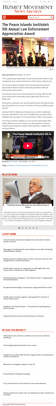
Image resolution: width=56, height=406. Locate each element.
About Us (7, 1)
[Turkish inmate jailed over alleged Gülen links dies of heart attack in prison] (28, 242)
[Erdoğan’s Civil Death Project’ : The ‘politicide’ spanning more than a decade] (28, 309)
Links (15, 1)
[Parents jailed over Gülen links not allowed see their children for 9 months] (28, 395)
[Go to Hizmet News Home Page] (28, 9)
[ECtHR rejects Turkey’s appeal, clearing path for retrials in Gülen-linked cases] (28, 299)
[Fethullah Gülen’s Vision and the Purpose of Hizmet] (28, 318)
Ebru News (13, 161)
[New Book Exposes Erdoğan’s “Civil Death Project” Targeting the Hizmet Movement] (28, 280)
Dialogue (11, 165)
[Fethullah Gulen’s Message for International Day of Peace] (28, 201)
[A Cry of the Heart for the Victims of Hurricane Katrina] (28, 386)
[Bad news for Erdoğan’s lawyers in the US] (28, 367)
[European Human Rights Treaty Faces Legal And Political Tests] (28, 290)
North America (22, 165)
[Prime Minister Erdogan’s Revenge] (28, 376)
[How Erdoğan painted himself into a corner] (28, 348)
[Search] (51, 17)
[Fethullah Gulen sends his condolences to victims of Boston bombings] (28, 338)
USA (45, 165)
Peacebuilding (35, 165)
